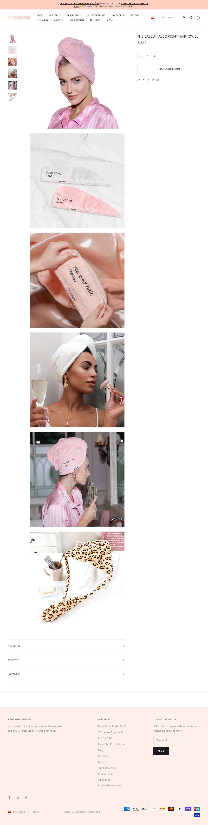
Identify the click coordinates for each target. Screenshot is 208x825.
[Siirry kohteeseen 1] (12, 38)
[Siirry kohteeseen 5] (12, 85)
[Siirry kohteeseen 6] (12, 97)
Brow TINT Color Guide (111, 744)
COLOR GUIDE (118, 15)
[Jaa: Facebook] (144, 79)
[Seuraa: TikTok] (26, 797)
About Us (59, 20)
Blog (100, 750)
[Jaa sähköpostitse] (157, 79)
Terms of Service (107, 768)
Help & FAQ (42, 20)
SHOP (39, 15)
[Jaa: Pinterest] (153, 79)
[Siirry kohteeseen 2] (12, 50)
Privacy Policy (105, 774)
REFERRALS (95, 20)
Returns (102, 762)
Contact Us (104, 780)
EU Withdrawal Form (109, 785)
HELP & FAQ (105, 738)
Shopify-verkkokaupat (90, 812)
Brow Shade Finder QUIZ (112, 726)
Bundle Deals (74, 15)
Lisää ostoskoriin (169, 69)
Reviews (135, 15)
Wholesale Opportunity (111, 732)
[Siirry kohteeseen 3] (12, 61)
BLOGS (110, 20)
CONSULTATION (77, 20)
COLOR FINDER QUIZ (96, 15)
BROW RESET (55, 15)
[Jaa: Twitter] (148, 79)
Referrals (103, 756)
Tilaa (161, 751)
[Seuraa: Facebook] (9, 797)
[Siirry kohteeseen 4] (12, 73)
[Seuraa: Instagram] (18, 797)
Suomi (171, 17)
